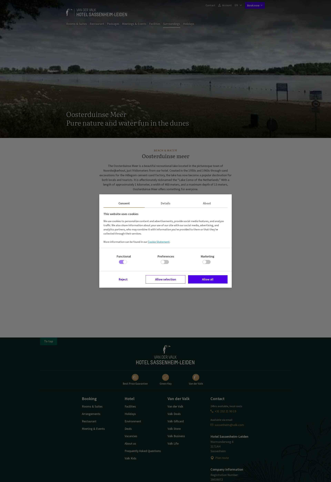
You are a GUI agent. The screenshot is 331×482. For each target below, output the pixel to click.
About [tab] (207, 203)
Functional (124, 256)
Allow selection (165, 279)
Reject (123, 279)
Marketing (207, 256)
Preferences (166, 256)
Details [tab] (165, 203)
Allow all (207, 279)
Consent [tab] (124, 203)
